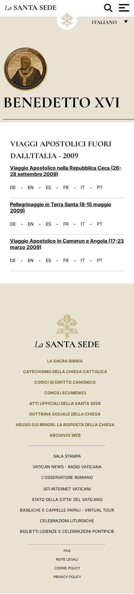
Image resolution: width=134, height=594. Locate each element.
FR (66, 187)
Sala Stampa (67, 456)
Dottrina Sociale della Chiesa (65, 413)
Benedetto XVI (61, 102)
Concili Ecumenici (65, 392)
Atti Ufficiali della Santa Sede (65, 403)
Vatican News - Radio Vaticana (67, 466)
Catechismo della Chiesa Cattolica (65, 371)
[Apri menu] (123, 7)
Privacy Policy (67, 577)
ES (48, 187)
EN (31, 187)
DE (13, 187)
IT (83, 187)
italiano (105, 24)
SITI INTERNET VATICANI (67, 488)
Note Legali (67, 559)
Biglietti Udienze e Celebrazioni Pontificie (67, 531)
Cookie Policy (67, 568)
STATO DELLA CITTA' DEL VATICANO (67, 499)
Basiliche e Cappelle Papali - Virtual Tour (67, 510)
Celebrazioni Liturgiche (67, 520)
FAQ (67, 550)
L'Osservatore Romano (67, 477)
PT (100, 187)
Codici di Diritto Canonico (65, 382)
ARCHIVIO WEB (65, 435)
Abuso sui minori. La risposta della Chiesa (65, 424)
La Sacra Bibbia (65, 360)
